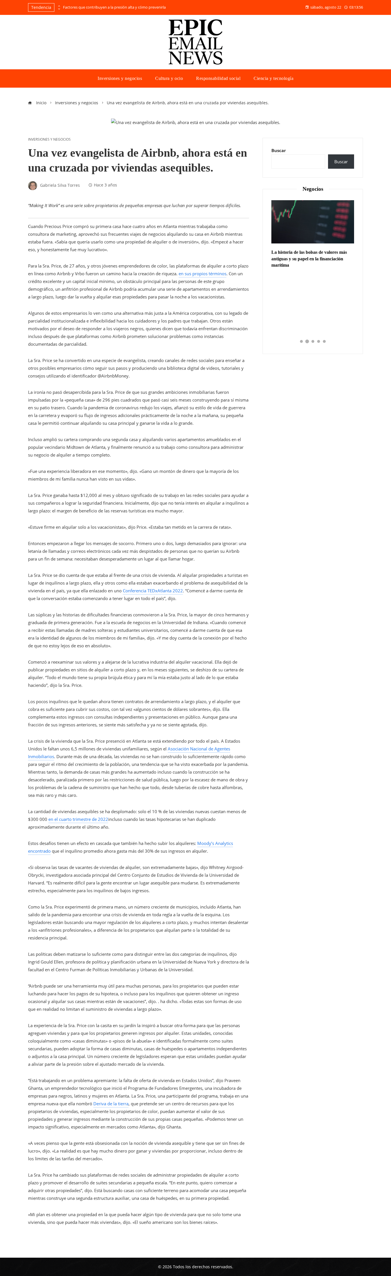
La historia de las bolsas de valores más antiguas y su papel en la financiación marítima (309, 259)
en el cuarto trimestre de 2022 (78, 819)
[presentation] (58, 6)
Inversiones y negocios (49, 139)
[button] (301, 341)
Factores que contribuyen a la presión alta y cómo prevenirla (114, 7)
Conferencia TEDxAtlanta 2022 (153, 590)
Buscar (278, 150)
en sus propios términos (202, 273)
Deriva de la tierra (111, 1103)
